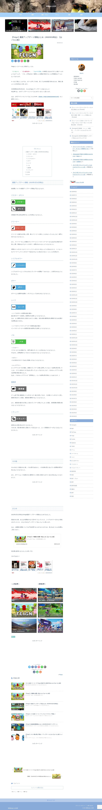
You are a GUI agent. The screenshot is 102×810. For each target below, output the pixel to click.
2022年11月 (74, 341)
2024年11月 (74, 255)
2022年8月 (74, 352)
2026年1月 (74, 213)
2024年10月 (74, 259)
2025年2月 (74, 245)
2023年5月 (74, 320)
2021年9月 (74, 391)
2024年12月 (74, 252)
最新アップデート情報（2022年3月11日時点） (37, 151)
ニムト (73, 457)
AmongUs (73, 425)
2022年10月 (74, 345)
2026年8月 (74, 191)
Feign (13, 636)
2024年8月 (74, 266)
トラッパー (30, 170)
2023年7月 (74, 312)
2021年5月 (74, 405)
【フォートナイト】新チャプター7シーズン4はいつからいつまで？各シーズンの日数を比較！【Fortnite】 (81, 122)
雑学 (72, 492)
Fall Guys (73, 432)
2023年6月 (74, 316)
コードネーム (74, 453)
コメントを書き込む (37, 787)
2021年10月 (74, 387)
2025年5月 (74, 234)
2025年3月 (74, 241)
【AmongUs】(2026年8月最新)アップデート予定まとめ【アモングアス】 (81, 137)
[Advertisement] (37, 134)
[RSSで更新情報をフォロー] (40, 672)
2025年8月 (74, 227)
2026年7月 (74, 195)
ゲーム (73, 450)
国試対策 (73, 471)
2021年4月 (74, 409)
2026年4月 (74, 202)
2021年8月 (74, 394)
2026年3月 (74, 205)
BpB (72, 428)
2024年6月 (74, 273)
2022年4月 (74, 366)
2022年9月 (74, 348)
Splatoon (73, 442)
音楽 (72, 496)
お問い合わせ (90, 805)
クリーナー (30, 156)
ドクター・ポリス (32, 154)
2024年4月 (74, 280)
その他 (28, 172)
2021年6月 (74, 402)
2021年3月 (74, 412)
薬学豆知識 (74, 485)
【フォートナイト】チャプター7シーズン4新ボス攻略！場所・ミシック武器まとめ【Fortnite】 (82, 115)
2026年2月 (74, 209)
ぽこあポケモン (75, 460)
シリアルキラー (31, 158)
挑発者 (29, 167)
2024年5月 (74, 277)
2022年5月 (74, 362)
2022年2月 (74, 373)
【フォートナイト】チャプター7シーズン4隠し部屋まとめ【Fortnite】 (82, 108)
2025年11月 (74, 220)
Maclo (81, 73)
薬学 (72, 482)
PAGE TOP (51, 800)
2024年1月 (74, 291)
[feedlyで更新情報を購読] (37, 672)
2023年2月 (74, 330)
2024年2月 (74, 288)
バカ (29, 165)
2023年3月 (74, 327)
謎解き (73, 489)
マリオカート (74, 464)
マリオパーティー (75, 467)
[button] (92, 98)
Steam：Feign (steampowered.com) (49, 96)
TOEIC (73, 446)
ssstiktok (79, 161)
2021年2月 (74, 416)
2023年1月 (74, 334)
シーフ (29, 163)
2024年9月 (74, 263)
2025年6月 (74, 230)
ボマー (29, 160)
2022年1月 (74, 377)
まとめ (28, 174)
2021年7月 (74, 398)
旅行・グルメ (74, 478)
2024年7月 (74, 270)
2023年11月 (74, 298)
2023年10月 (74, 302)
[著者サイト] (34, 672)
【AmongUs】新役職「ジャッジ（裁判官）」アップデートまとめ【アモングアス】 (81, 130)
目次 (35, 148)
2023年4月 (74, 323)
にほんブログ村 (80, 182)
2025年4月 (74, 238)
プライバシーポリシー (80, 805)
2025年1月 (74, 248)
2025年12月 (74, 216)
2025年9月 (74, 223)
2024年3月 (74, 284)
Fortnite (73, 439)
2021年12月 (74, 380)
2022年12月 (74, 337)
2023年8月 (74, 309)
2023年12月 (74, 295)
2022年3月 (74, 370)
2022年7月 (74, 355)
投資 (72, 474)
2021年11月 (74, 384)
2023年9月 (74, 305)
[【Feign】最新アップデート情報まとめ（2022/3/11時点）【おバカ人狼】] (18, 61)
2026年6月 (74, 198)
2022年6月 (74, 359)
